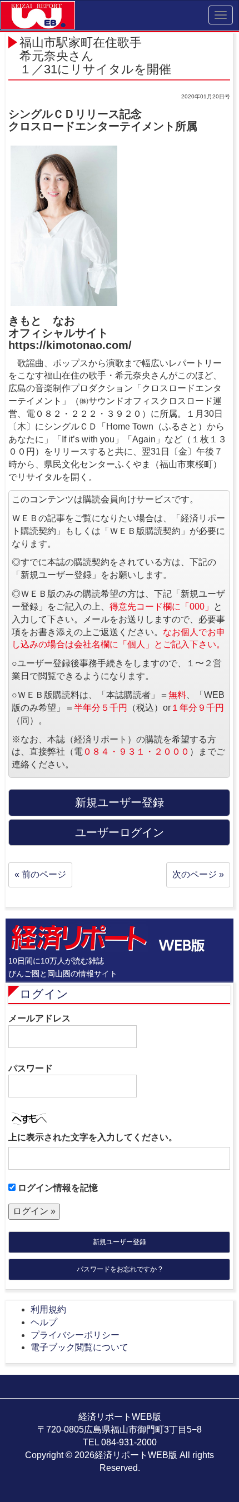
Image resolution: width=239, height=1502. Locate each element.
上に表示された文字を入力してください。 (92, 1137)
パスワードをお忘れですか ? (119, 1269)
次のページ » (198, 874)
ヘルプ (44, 1322)
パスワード (30, 1068)
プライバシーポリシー (75, 1335)
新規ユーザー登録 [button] (119, 802)
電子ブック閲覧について (79, 1347)
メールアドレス (39, 1018)
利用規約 (48, 1309)
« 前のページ (40, 874)
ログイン (43, 993)
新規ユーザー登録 (119, 1242)
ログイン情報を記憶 (57, 1187)
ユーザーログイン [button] (119, 832)
